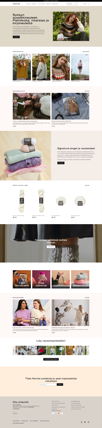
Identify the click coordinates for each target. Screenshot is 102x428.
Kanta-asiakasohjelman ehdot (18, 423)
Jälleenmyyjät (55, 3)
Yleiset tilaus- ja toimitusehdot (58, 407)
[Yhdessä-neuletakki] (80, 68)
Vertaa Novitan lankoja (76, 409)
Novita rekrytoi (55, 405)
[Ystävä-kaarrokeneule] (61, 68)
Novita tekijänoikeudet (34, 420)
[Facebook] (81, 422)
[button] (14, 350)
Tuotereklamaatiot (16, 408)
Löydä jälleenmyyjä (75, 401)
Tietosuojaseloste (16, 420)
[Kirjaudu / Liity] (86, 4)
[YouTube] (85, 422)
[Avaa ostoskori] (88, 4)
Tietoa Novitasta (55, 401)
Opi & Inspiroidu (41, 3)
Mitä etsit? (70, 3)
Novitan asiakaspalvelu (17, 404)
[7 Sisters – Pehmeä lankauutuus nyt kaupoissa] (31, 110)
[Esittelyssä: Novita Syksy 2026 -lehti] (70, 110)
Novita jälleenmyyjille (75, 403)
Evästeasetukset (25, 420)
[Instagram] (88, 422)
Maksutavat (54, 409)
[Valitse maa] (84, 4)
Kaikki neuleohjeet (86, 51)
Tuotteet (28, 3)
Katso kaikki (87, 185)
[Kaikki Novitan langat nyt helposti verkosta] (70, 316)
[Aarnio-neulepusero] (22, 68)
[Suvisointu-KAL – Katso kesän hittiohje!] (31, 316)
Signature (48, 3)
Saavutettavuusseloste (44, 420)
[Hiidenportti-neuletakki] (41, 68)
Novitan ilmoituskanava (76, 405)
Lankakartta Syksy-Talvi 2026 (78, 407)
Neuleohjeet (34, 3)
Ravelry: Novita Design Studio (58, 403)
